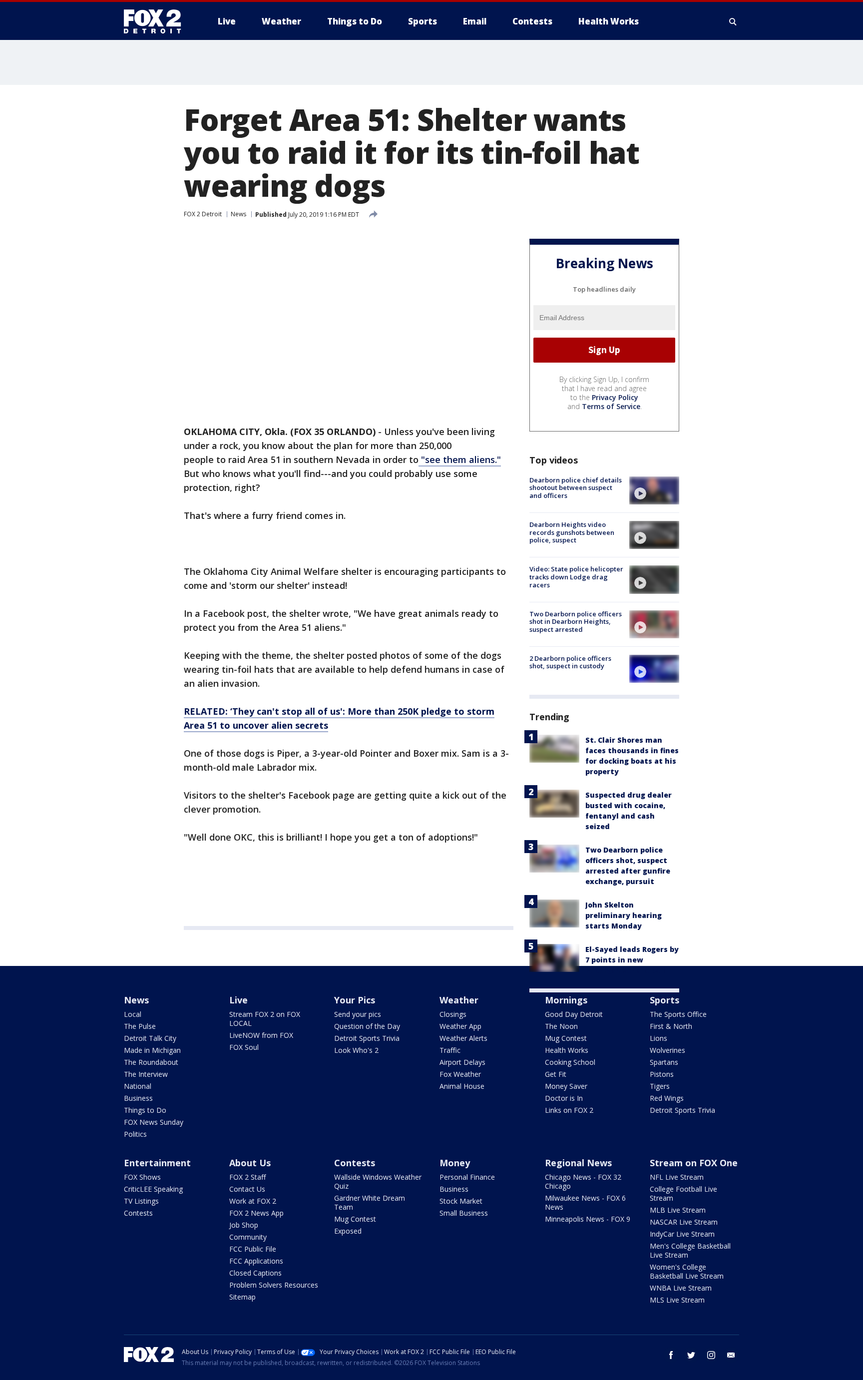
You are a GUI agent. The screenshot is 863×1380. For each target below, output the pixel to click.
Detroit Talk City (150, 1038)
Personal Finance (467, 1177)
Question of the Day (367, 1026)
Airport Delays (462, 1062)
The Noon (561, 1026)
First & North (671, 1026)
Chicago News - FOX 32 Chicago (583, 1181)
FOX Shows (142, 1177)
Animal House (461, 1086)
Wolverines (667, 1050)
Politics (135, 1134)
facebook (671, 1355)
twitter (691, 1355)
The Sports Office (678, 1014)
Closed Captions (255, 1273)
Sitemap (242, 1297)
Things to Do (145, 1110)
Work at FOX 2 (252, 1201)
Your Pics (354, 1000)
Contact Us (247, 1189)
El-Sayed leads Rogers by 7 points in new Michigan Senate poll (632, 959)
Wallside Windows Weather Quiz (378, 1181)
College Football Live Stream (683, 1193)
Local (132, 1014)
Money (454, 1163)
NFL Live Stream (677, 1177)
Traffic (449, 1050)
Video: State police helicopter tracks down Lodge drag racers (576, 576)
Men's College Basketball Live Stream (690, 1250)
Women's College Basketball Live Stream (687, 1271)
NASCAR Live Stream (684, 1222)
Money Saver (566, 1086)
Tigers (660, 1086)
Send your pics (357, 1014)
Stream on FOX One (694, 1163)
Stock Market (460, 1201)
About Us (250, 1163)
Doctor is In (564, 1098)
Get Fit (555, 1074)
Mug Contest (566, 1038)
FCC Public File (252, 1249)
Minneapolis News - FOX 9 (587, 1219)
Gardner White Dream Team (369, 1202)
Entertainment (157, 1163)
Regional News (578, 1163)
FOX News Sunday (153, 1122)
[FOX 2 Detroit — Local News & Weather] (157, 21)
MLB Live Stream (678, 1210)
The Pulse (140, 1026)
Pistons (662, 1074)
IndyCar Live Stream (682, 1234)
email (731, 1355)
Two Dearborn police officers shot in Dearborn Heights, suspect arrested (575, 621)
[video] (654, 490)
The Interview (146, 1074)
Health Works (566, 1050)
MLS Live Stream (677, 1300)
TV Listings (141, 1201)
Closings (452, 1014)
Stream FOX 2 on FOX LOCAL (264, 1018)
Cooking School (570, 1062)
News (238, 214)
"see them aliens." (460, 459)
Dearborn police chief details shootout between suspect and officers (575, 487)
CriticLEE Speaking (153, 1189)
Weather (458, 1000)
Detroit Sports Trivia (367, 1038)
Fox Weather (460, 1074)
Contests (138, 1213)
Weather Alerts (463, 1038)
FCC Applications (256, 1261)
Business (138, 1098)
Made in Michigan (152, 1050)
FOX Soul (244, 1047)
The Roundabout (151, 1062)
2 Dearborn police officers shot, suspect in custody (570, 662)
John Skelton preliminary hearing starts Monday (623, 915)
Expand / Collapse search (733, 21)
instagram (711, 1355)
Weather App (460, 1026)
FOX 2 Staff (247, 1177)
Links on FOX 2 (569, 1110)
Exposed (348, 1231)
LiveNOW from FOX (261, 1035)
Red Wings (667, 1098)
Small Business (463, 1213)
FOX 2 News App (256, 1213)
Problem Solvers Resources (273, 1285)
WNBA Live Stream (681, 1288)
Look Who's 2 (356, 1050)
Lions (658, 1038)
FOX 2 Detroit (203, 214)
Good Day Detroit (574, 1014)
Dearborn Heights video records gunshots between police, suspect (571, 532)
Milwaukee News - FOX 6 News (585, 1202)
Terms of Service (611, 406)
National (137, 1086)
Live (238, 1000)
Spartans (664, 1062)
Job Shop (243, 1225)
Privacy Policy (615, 397)
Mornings (566, 1000)
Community (248, 1237)
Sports (664, 1000)
